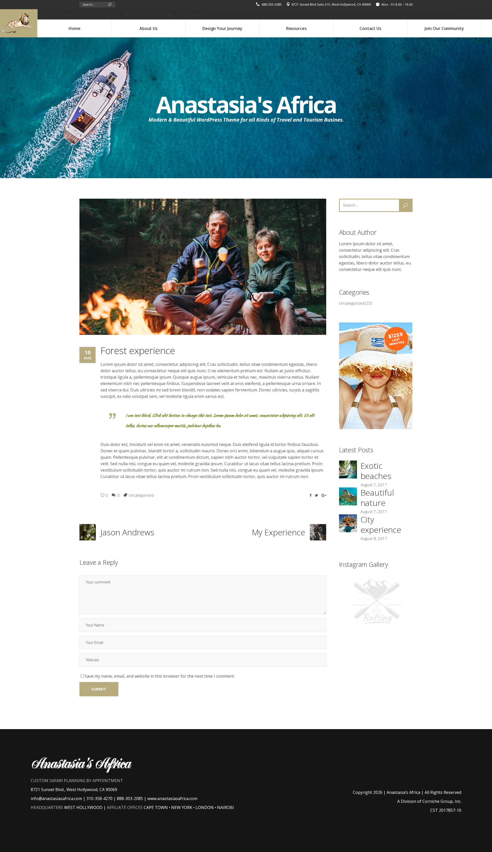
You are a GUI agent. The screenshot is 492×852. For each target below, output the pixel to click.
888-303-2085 (272, 4)
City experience (381, 524)
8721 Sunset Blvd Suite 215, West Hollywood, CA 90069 (331, 4)
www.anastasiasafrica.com (172, 798)
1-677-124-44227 (62, 14)
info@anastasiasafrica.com (56, 798)
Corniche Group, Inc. (441, 801)
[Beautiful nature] (348, 496)
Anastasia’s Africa (403, 792)
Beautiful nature (377, 497)
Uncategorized (141, 495)
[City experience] (348, 523)
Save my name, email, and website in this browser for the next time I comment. (160, 676)
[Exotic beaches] (348, 469)
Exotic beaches (376, 470)
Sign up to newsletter (189, 14)
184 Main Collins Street (102, 14)
